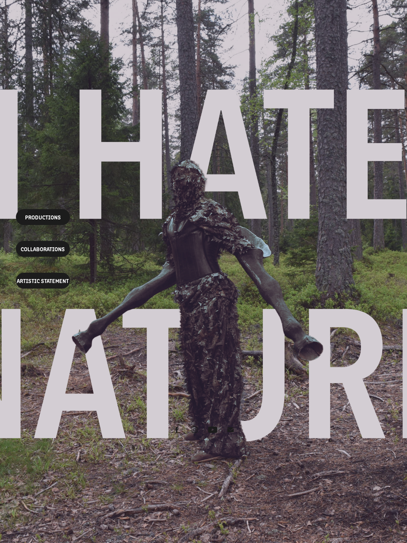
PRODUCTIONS (43, 217)
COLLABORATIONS (43, 249)
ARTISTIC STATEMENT (43, 281)
